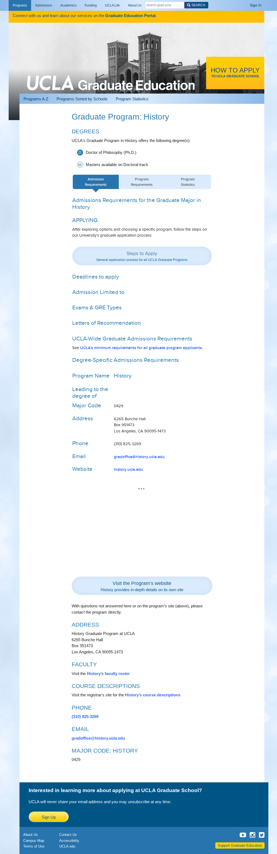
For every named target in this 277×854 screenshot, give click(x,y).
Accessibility (69, 841)
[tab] (96, 182)
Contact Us (68, 835)
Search (198, 5)
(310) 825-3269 (85, 716)
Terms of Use (33, 846)
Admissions (43, 5)
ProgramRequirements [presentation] (142, 182)
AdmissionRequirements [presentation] (96, 182)
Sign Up (49, 817)
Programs (20, 5)
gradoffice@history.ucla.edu (139, 457)
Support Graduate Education (240, 845)
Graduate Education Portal (130, 15)
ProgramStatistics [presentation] (188, 182)
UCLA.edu (67, 846)
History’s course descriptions (152, 695)
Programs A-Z (36, 99)
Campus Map (33, 841)
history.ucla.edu (128, 469)
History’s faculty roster (108, 673)
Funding (91, 5)
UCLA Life (112, 5)
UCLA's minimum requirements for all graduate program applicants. (141, 348)
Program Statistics (132, 99)
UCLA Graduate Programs (110, 76)
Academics (68, 5)
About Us (134, 5)
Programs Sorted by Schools (82, 99)
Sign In (256, 5)
